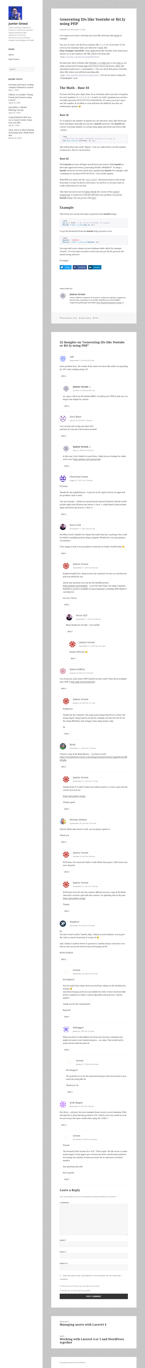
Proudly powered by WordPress (72, 1362)
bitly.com (105, 63)
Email (63, 1252)
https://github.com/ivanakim (75, 586)
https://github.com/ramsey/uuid (86, 459)
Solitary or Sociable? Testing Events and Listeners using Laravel (20, 97)
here (94, 198)
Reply (63, 376)
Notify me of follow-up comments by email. (81, 1286)
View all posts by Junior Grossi (109, 302)
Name (63, 1240)
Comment (64, 1202)
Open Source (14, 59)
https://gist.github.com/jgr (74, 796)
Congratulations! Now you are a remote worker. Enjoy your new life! (20, 120)
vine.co (120, 63)
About (11, 54)
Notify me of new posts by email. (76, 1290)
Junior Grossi (18, 23)
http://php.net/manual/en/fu (83, 682)
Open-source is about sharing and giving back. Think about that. (21, 133)
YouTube (93, 63)
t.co (99, 63)
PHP (96, 318)
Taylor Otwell (90, 192)
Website (64, 1263)
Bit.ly (116, 35)
